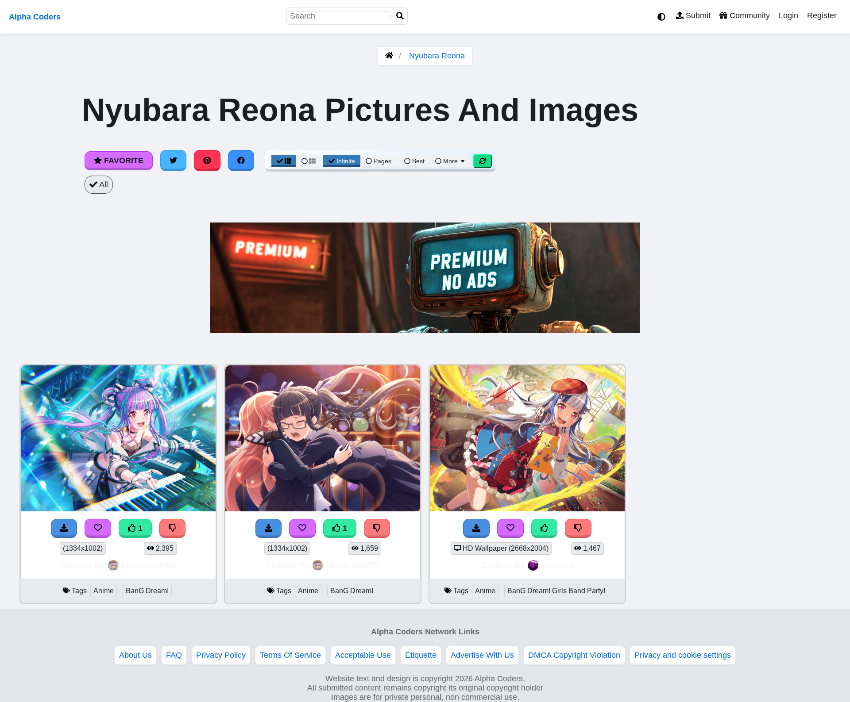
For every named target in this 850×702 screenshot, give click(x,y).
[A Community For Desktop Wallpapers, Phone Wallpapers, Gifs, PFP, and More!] (389, 55)
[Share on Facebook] (241, 160)
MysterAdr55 (148, 565)
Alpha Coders (35, 16)
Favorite (122, 160)
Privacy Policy (221, 655)
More (450, 161)
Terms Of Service (290, 655)
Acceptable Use (363, 655)
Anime (103, 591)
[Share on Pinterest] (207, 160)
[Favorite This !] (98, 528)
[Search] (400, 16)
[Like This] (544, 528)
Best (417, 161)
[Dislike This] (172, 528)
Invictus (557, 565)
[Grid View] (283, 161)
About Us (135, 655)
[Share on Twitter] (173, 160)
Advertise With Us (482, 655)
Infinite (345, 161)
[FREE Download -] (64, 528)
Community (748, 15)
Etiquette (421, 655)
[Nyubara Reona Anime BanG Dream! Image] (118, 508)
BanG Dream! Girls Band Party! (556, 591)
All (102, 184)
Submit (697, 15)
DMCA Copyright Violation (574, 655)
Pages (382, 161)
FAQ (174, 655)
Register (822, 15)
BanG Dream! (147, 591)
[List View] (308, 161)
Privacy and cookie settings (682, 655)
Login (788, 15)
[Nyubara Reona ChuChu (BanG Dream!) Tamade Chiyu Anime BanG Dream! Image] (322, 508)
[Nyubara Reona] (527, 508)
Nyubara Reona (437, 55)
